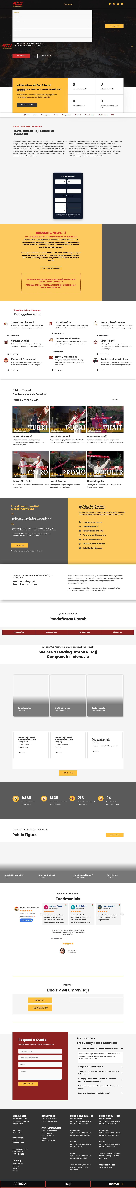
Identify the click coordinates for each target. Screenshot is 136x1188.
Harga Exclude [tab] (84, 632)
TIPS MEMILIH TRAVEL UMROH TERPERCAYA (40, 1008)
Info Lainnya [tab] (117, 632)
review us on (25, 920)
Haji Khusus (18, 17)
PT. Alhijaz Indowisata (29, 908)
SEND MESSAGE (28, 1084)
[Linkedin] (122, 4)
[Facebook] (110, 4)
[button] (114, 26)
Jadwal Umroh (19, 21)
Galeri (16, 40)
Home (16, 12)
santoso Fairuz (55, 906)
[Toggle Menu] (87, 26)
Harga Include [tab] (51, 632)
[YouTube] (118, 4)
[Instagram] (114, 4)
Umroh (16, 26)
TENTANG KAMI (68, 773)
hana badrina (109, 906)
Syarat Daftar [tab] (19, 632)
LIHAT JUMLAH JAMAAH (51, 268)
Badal (16, 35)
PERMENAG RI (40, 1000)
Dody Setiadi (81, 906)
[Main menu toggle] (132, 46)
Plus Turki (17, 31)
